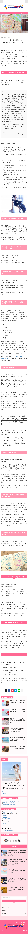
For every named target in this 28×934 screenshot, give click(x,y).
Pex (3, 825)
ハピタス (5, 817)
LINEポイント (5, 826)
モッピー (5, 815)
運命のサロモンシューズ (7, 792)
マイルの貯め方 (21, 13)
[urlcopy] (22, 690)
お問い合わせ (23, 922)
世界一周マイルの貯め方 (8, 802)
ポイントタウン (6, 818)
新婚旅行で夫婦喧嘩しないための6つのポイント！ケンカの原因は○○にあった (17, 852)
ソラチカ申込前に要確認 (7, 830)
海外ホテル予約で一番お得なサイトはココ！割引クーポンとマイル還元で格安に (17, 739)
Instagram (4, 793)
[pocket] (12, 690)
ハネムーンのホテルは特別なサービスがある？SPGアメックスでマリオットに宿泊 (17, 730)
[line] (19, 690)
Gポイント (4, 823)
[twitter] (6, 690)
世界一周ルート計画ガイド (9, 804)
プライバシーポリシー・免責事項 (14, 922)
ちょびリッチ (6, 820)
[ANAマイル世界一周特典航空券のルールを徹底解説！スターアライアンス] (15, 690)
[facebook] (9, 690)
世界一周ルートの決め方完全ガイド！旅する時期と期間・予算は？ (17, 720)
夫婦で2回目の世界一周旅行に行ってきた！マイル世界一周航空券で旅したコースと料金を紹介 (17, 861)
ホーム (7, 13)
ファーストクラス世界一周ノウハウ (11, 801)
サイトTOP (4, 922)
